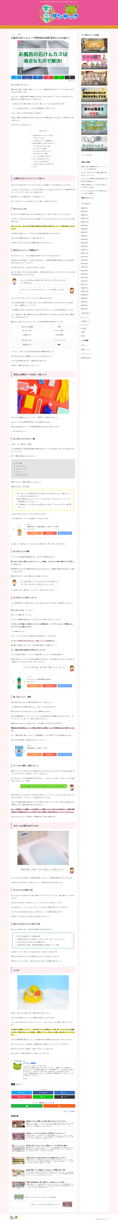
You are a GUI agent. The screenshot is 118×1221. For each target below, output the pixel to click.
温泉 (83, 336)
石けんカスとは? (39, 138)
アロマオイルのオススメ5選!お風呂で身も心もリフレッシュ (94, 173)
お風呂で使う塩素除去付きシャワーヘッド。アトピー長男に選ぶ (94, 167)
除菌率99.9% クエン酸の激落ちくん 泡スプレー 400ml (42, 526)
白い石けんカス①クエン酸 (42, 146)
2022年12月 (85, 218)
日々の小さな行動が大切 (41, 161)
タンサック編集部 (29, 1063)
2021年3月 (84, 277)
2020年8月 (84, 298)
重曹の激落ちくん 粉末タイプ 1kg (37, 748)
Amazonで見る (34, 533)
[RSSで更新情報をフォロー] (26, 1079)
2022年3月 (84, 243)
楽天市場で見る (49, 533)
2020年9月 (84, 295)
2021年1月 (84, 284)
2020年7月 (84, 302)
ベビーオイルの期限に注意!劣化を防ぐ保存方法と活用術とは (94, 179)
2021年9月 (84, 260)
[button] (106, 154)
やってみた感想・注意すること (43, 156)
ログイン (84, 345)
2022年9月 (84, 225)
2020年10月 (85, 291)
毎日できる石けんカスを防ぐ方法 (44, 164)
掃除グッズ (19, 1084)
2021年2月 (84, 281)
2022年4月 (84, 239)
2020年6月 (84, 305)
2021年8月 (84, 263)
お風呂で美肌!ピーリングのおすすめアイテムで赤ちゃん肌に (94, 186)
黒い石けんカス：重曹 (40, 154)
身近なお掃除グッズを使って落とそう (44, 143)
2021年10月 (85, 257)
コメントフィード (87, 353)
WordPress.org (86, 358)
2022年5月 (84, 236)
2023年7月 (84, 211)
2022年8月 (84, 229)
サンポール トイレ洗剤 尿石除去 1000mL (39, 679)
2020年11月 (85, 288)
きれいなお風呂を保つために (41, 159)
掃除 (13, 1084)
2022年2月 (84, 246)
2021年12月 (85, 253)
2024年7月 (84, 208)
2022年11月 (85, 222)
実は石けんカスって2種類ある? (43, 141)
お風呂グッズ (86, 321)
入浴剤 (84, 328)
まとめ (35, 167)
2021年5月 (84, 274)
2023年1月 (84, 215)
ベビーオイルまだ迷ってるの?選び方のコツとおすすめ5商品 (94, 192)
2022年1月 (84, 250)
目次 (40, 131)
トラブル (85, 325)
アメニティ (85, 317)
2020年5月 (84, 309)
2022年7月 (84, 232)
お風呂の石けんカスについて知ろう (43, 135)
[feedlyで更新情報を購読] (24, 1079)
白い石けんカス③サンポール (42, 151)
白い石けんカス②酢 (40, 148)
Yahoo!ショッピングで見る (65, 533)
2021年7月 (84, 267)
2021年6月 (84, 270)
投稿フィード (85, 349)
